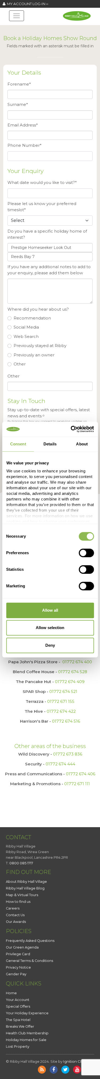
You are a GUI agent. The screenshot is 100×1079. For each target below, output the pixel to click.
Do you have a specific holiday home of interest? (47, 234)
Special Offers (18, 1006)
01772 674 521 (63, 691)
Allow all (50, 610)
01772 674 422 (61, 711)
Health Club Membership (27, 1033)
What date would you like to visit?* (42, 182)
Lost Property (17, 1047)
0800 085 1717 (21, 863)
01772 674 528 (72, 671)
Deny (50, 645)
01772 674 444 (60, 763)
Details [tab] (50, 444)
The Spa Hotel (18, 1020)
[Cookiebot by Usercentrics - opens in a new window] (71, 429)
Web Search (26, 336)
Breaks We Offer (20, 1026)
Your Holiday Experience (27, 1013)
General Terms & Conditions (29, 961)
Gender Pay (16, 974)
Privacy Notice (18, 967)
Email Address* (22, 125)
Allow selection (50, 627)
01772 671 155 (60, 701)
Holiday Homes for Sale (26, 1040)
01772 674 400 (77, 661)
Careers (12, 908)
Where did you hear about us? (38, 309)
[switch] (86, 553)
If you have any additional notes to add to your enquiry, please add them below (49, 269)
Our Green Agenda (22, 947)
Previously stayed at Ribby (40, 345)
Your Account (17, 1000)
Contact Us (15, 915)
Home (11, 993)
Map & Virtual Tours (22, 895)
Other (20, 364)
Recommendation (32, 318)
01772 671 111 (77, 783)
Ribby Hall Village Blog (25, 888)
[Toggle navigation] (16, 15)
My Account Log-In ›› (26, 4)
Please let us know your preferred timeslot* (41, 206)
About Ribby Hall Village (26, 882)
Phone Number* (24, 145)
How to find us (18, 902)
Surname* (17, 104)
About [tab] (82, 444)
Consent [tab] (18, 444)
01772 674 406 (80, 773)
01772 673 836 (67, 754)
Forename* (19, 84)
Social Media (26, 327)
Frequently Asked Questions (30, 941)
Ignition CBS (74, 1061)
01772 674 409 (70, 681)
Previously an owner (34, 354)
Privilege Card (18, 954)
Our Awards (16, 922)
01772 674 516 (66, 721)
